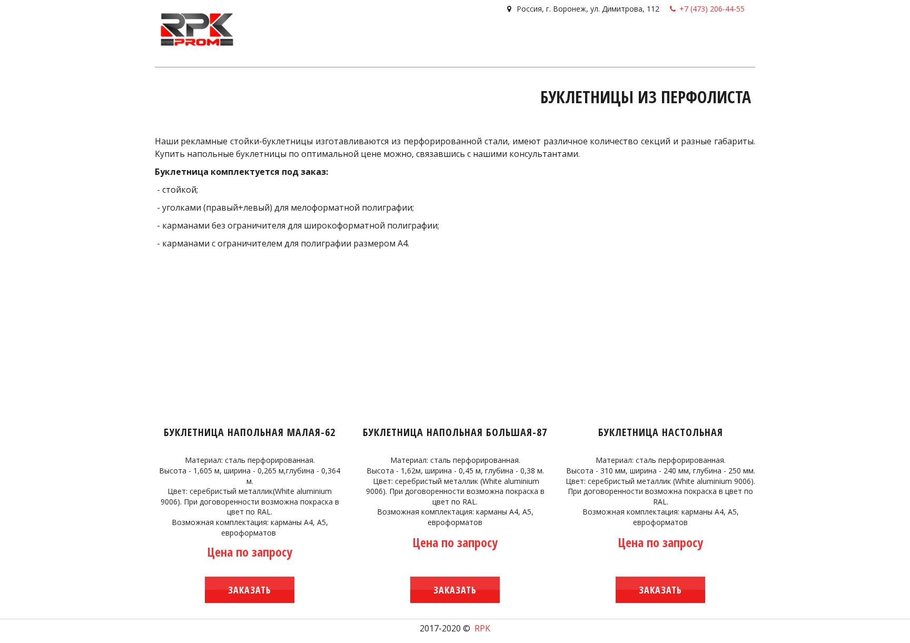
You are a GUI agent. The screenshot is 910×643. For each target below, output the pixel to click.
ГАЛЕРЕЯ (515, 39)
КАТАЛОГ (473, 39)
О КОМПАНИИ (566, 39)
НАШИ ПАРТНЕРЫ (685, 39)
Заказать (249, 589)
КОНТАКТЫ (622, 39)
